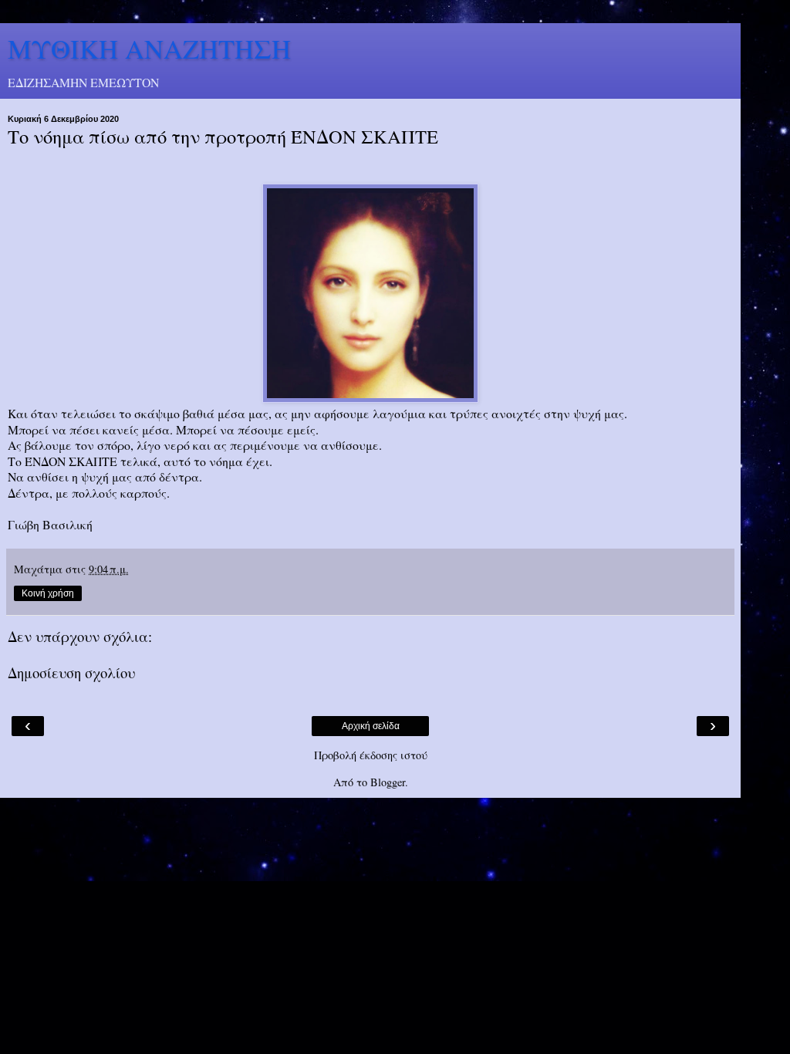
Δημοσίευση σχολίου (71, 672)
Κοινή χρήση (48, 593)
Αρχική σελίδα (371, 726)
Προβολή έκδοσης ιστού (370, 755)
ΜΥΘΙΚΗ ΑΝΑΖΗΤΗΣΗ (149, 48)
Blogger (387, 782)
